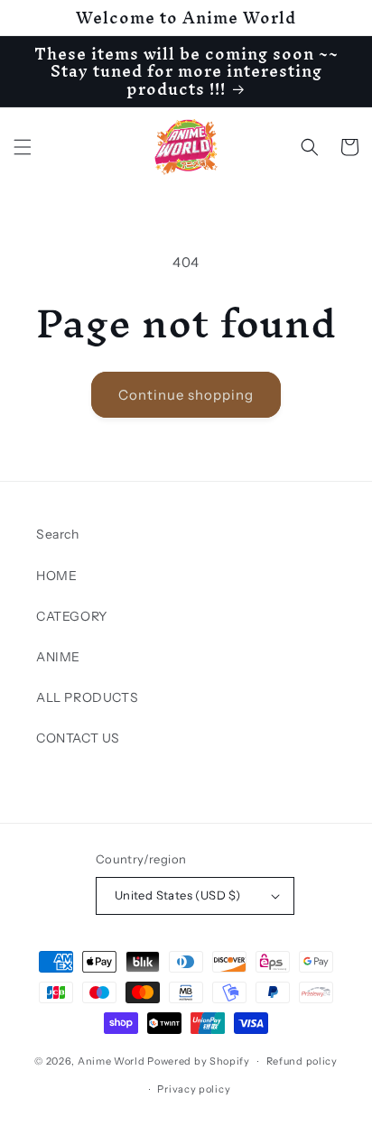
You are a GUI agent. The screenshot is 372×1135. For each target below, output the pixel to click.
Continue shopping (186, 394)
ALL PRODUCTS (87, 697)
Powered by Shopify (198, 1061)
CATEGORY (71, 616)
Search (57, 534)
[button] (22, 147)
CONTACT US (78, 738)
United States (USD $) (177, 895)
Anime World (111, 1061)
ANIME (58, 657)
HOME (56, 576)
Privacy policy (193, 1089)
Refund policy (302, 1061)
